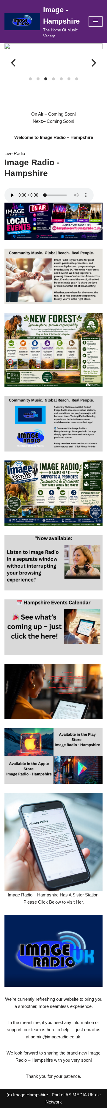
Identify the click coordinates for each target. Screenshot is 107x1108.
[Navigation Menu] (96, 21)
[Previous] (14, 62)
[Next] (93, 62)
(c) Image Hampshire (27, 1094)
